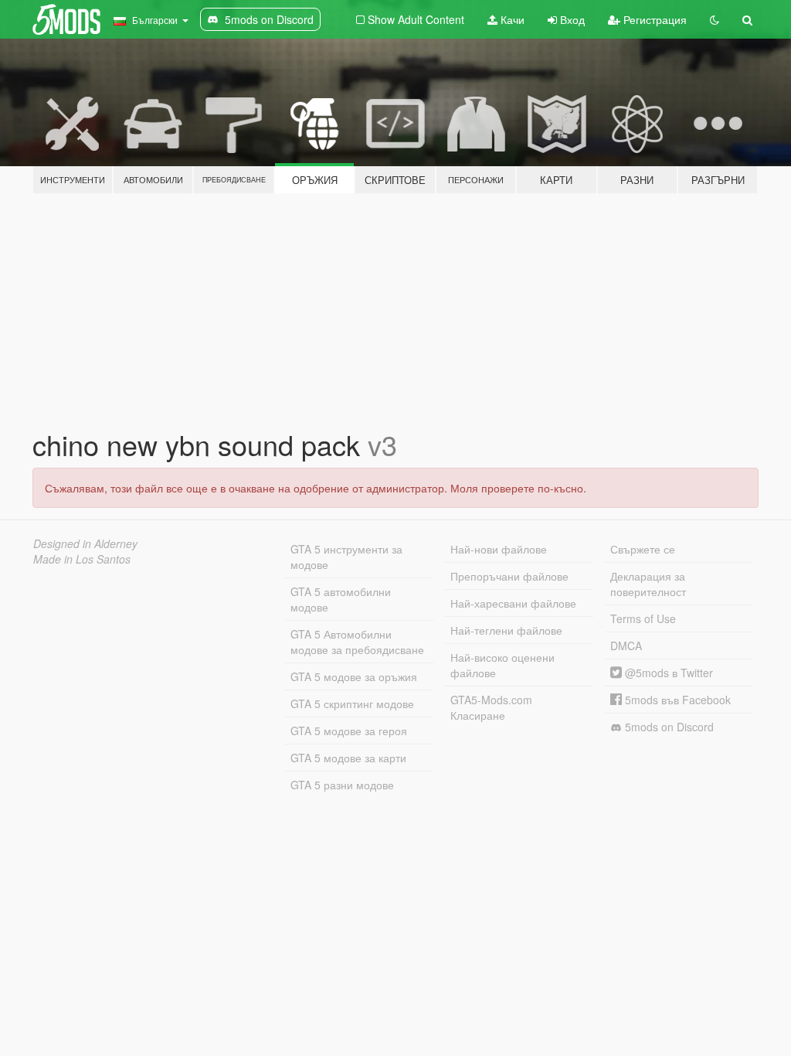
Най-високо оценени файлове (502, 664)
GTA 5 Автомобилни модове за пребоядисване (357, 641)
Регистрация (653, 19)
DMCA (626, 645)
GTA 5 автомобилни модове (340, 599)
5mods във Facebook (676, 699)
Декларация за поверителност (648, 583)
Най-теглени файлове (506, 630)
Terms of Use (643, 618)
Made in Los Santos (82, 559)
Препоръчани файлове (509, 576)
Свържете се (642, 549)
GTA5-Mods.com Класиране (491, 707)
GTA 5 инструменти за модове (346, 556)
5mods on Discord (668, 726)
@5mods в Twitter (667, 672)
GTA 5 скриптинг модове (352, 703)
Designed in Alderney (85, 543)
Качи (511, 19)
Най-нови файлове (498, 549)
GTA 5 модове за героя (348, 730)
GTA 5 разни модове (342, 784)
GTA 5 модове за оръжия (353, 676)
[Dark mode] (714, 19)
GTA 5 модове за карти (348, 757)
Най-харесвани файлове (513, 603)
